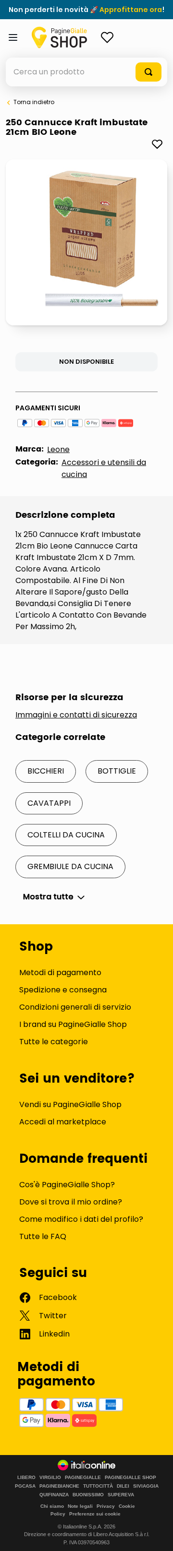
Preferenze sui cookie (95, 1513)
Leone (58, 449)
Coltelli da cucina (66, 834)
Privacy (106, 1506)
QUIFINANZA (54, 1494)
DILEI (123, 1486)
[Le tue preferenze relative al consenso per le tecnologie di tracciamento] (156, 1534)
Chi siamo (52, 1506)
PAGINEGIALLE (83, 1477)
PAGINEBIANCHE (59, 1486)
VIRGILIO (50, 1477)
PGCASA (25, 1486)
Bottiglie (117, 770)
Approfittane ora (130, 9)
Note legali (80, 1506)
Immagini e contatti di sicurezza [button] (76, 715)
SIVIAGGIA (146, 1486)
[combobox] (86, 72)
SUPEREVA (121, 1494)
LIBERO (26, 1477)
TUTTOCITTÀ (98, 1486)
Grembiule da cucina (70, 866)
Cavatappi (49, 803)
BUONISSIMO (88, 1494)
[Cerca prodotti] (148, 72)
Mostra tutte (48, 897)
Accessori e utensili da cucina (104, 468)
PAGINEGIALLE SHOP (130, 1477)
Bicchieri (45, 770)
